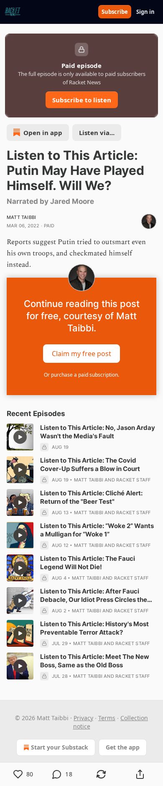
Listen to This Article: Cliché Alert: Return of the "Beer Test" (91, 497)
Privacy (83, 718)
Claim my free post (81, 353)
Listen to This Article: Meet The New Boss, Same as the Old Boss (94, 661)
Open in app (42, 132)
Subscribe (115, 12)
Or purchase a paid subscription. (81, 374)
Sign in (145, 12)
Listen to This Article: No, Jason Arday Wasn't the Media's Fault (97, 432)
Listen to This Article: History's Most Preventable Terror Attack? (94, 628)
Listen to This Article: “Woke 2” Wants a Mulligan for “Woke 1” (97, 530)
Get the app (123, 747)
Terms (106, 718)
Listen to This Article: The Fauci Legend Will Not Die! (87, 562)
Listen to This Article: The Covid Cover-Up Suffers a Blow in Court (90, 464)
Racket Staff (133, 480)
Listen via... (97, 132)
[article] (81, 437)
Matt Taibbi (21, 217)
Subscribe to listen (81, 100)
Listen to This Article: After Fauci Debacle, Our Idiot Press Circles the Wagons (93, 595)
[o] (20, 437)
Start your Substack (59, 747)
